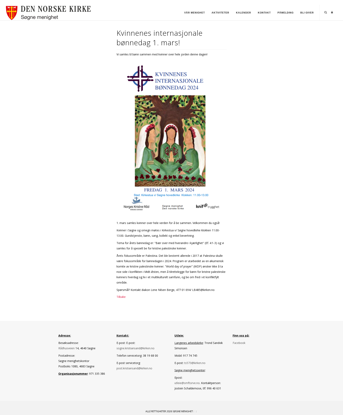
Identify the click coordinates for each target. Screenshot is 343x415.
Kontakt (264, 12)
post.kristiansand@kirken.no (134, 368)
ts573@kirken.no (194, 363)
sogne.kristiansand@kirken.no (135, 348)
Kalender (243, 12)
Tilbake (121, 297)
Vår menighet (194, 12)
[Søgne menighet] (48, 12)
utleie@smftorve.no (187, 383)
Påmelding (285, 12)
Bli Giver (307, 12)
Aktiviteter (220, 12)
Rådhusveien (66, 348)
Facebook (239, 343)
